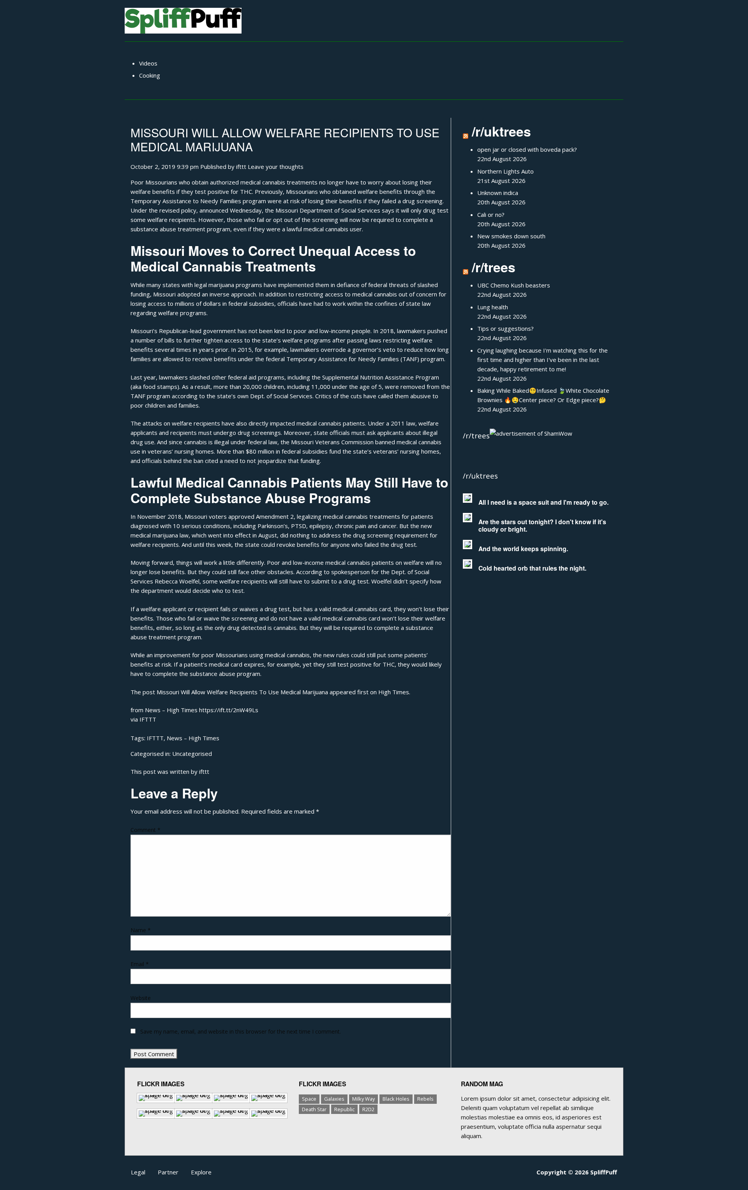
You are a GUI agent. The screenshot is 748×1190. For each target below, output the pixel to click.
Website (141, 998)
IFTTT (147, 719)
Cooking (149, 75)
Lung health (492, 307)
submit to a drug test (340, 581)
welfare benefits (153, 191)
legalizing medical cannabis (332, 516)
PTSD (298, 526)
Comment (146, 830)
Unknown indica (497, 193)
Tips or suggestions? (505, 328)
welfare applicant (163, 609)
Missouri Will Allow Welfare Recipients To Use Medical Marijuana (285, 139)
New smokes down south (511, 236)
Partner (168, 1172)
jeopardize (272, 461)
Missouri (286, 210)
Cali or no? (491, 214)
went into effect (229, 535)
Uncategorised (192, 753)
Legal (138, 1172)
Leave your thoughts (275, 166)
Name (141, 930)
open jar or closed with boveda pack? (527, 149)
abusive (420, 396)
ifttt (241, 166)
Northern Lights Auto (505, 171)
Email (140, 964)
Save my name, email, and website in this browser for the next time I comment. (240, 1031)
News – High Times (193, 738)
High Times (393, 692)
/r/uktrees (501, 131)
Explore (201, 1172)
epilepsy (320, 526)
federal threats (388, 285)
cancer (388, 526)
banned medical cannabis (408, 442)
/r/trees (493, 266)
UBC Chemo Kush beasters (513, 285)
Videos (148, 63)
